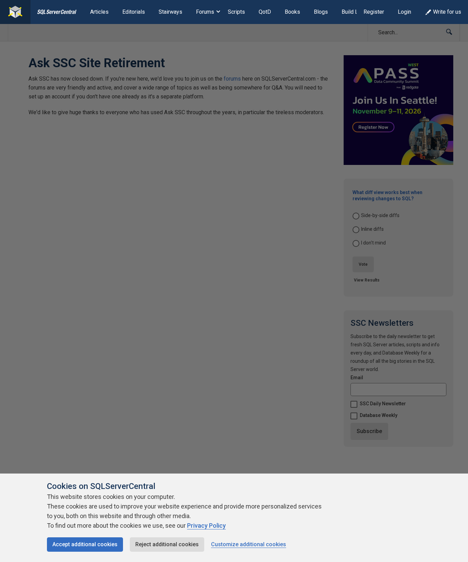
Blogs (321, 12)
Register (374, 12)
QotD (265, 12)
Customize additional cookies (248, 544)
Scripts (236, 12)
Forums (205, 12)
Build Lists (354, 12)
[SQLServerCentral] (15, 12)
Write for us (447, 12)
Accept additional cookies (85, 544)
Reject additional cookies (167, 544)
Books (292, 12)
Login (404, 12)
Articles (99, 12)
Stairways (170, 12)
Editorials (133, 12)
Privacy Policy (206, 525)
